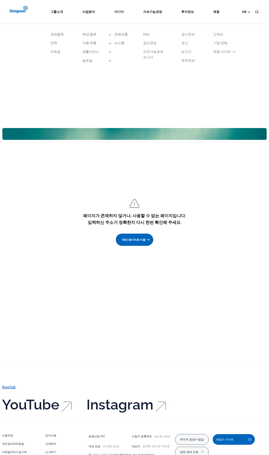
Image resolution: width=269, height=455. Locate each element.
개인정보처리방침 (13, 443)
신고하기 (50, 452)
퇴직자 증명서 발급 (192, 439)
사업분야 (88, 12)
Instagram (119, 405)
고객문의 (50, 443)
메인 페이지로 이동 (134, 239)
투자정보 (187, 12)
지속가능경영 (152, 12)
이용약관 (7, 435)
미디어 (119, 12)
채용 (216, 12)
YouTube (30, 405)
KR (244, 12)
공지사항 (50, 435)
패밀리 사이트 (225, 439)
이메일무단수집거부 (14, 452)
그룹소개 (56, 12)
